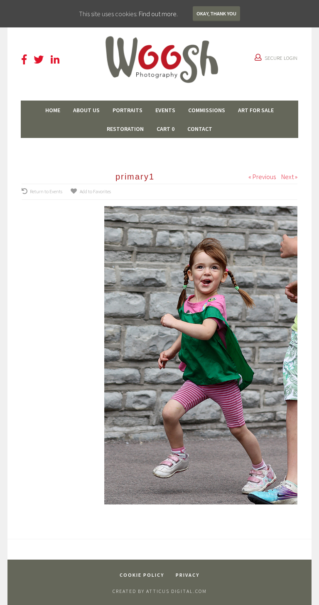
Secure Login (281, 57)
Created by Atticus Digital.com (160, 591)
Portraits (127, 110)
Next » (289, 176)
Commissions (206, 110)
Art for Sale (256, 110)
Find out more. (158, 14)
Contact (199, 129)
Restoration (125, 129)
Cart (165, 129)
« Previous (262, 176)
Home (52, 110)
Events (165, 110)
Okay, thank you (216, 13)
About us (86, 110)
